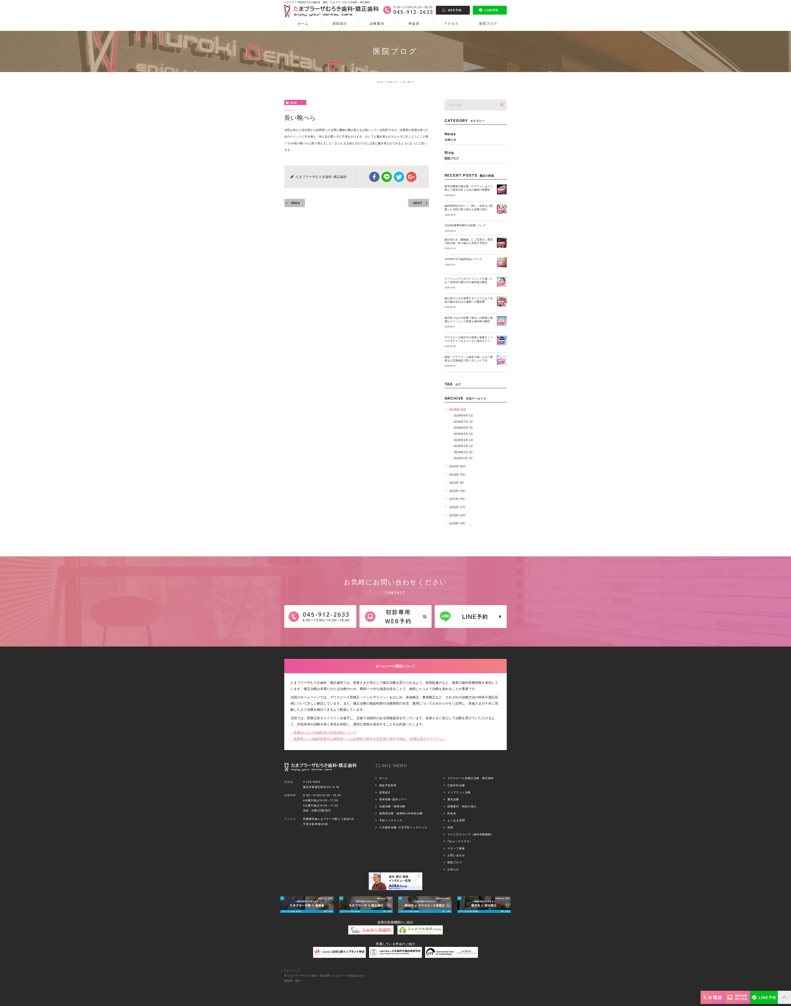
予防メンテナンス (390, 820)
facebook (374, 177)
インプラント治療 (458, 792)
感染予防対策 (388, 785)
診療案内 (377, 23)
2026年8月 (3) (463, 415)
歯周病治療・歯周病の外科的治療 (401, 813)
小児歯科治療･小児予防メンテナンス (403, 827)
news (450, 136)
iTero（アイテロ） (459, 841)
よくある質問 (456, 820)
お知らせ (453, 869)
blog (293, 102)
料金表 (414, 23)
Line (386, 177)
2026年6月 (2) (463, 427)
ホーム (302, 23)
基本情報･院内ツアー (393, 799)
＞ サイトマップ (290, 970)
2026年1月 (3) (463, 458)
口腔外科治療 (456, 785)
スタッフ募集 (456, 848)
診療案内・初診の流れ (461, 806)
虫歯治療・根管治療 (392, 806)
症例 (450, 827)
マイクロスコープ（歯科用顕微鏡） (470, 834)
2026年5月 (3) (463, 433)
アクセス (451, 23)
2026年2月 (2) (463, 452)
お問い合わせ (456, 855)
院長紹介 (385, 792)
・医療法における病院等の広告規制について (323, 733)
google (411, 177)
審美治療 (453, 799)
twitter (399, 177)
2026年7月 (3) (463, 421)
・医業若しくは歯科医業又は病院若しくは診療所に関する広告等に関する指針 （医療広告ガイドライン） (368, 739)
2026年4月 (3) (463, 440)
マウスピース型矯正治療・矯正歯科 (470, 778)
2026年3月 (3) (463, 446)
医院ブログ (488, 23)
